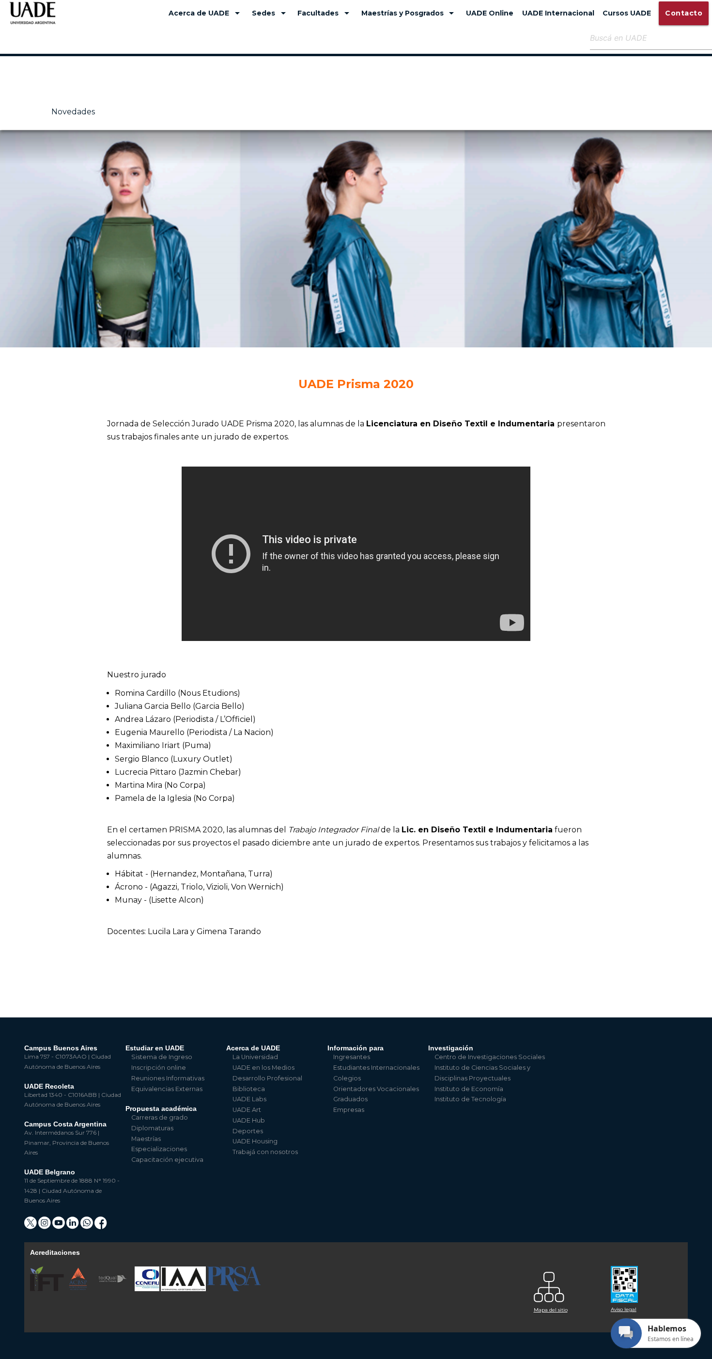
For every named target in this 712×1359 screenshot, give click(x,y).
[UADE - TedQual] (113, 1289)
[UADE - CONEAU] (148, 1289)
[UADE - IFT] (47, 1289)
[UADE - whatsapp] (87, 1226)
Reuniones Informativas (167, 1078)
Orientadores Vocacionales (376, 1089)
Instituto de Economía (468, 1089)
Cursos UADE (627, 13)
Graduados (350, 1099)
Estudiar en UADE (154, 1048)
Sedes (270, 13)
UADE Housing (255, 1141)
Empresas (348, 1109)
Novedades (73, 111)
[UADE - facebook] (100, 1226)
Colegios (347, 1078)
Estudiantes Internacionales (376, 1067)
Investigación (450, 1048)
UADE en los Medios (263, 1067)
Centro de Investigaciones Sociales (489, 1057)
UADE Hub (248, 1120)
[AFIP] (643, 1280)
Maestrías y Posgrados (409, 13)
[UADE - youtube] (59, 1226)
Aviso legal (623, 1309)
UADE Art (246, 1109)
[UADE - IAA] (184, 1289)
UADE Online (489, 13)
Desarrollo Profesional (267, 1078)
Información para (355, 1048)
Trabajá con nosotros (265, 1152)
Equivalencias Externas (166, 1089)
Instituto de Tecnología (470, 1099)
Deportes (247, 1131)
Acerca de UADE (206, 13)
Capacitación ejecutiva (167, 1159)
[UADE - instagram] (45, 1226)
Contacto (683, 13)
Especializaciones (159, 1149)
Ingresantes (351, 1057)
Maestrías (146, 1138)
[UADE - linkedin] (73, 1226)
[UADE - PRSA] (234, 1289)
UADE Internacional (558, 13)
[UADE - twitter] (31, 1226)
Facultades (325, 13)
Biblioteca (248, 1089)
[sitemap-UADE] (566, 1285)
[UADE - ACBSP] (78, 1289)
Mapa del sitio (551, 1310)
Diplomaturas (152, 1128)
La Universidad (255, 1057)
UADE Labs (249, 1099)
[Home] (32, 17)
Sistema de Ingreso (161, 1057)
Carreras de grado (159, 1117)
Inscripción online (158, 1067)
